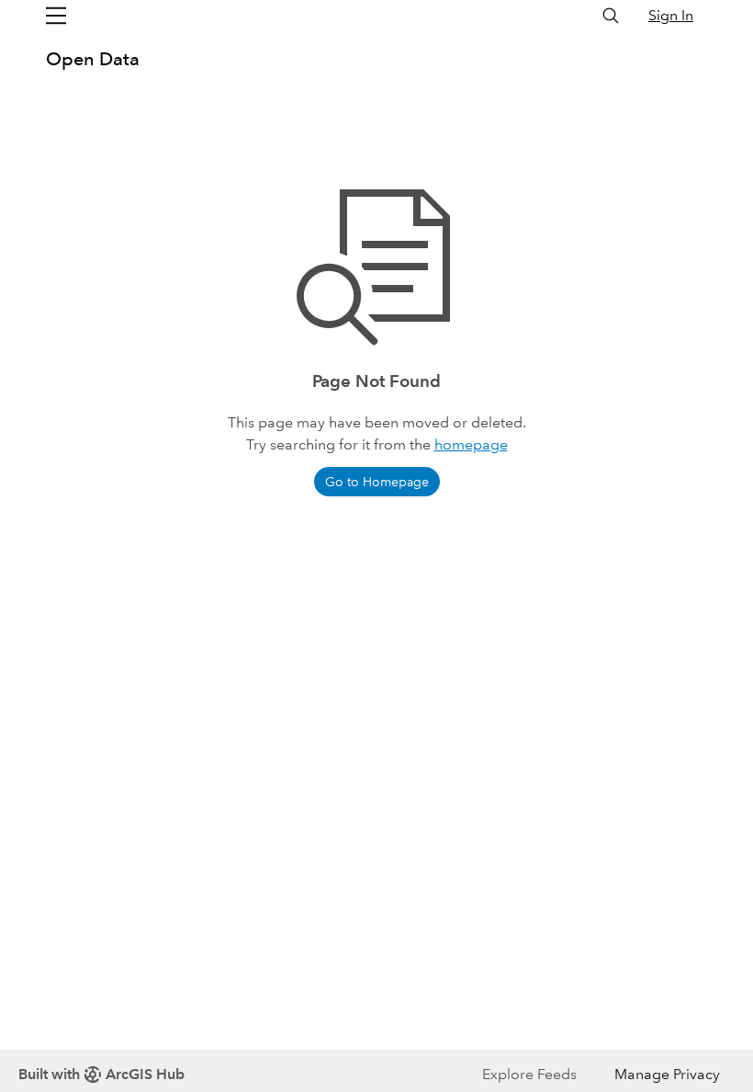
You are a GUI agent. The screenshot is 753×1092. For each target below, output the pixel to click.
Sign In (670, 15)
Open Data (93, 59)
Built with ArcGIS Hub (101, 1074)
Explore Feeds (529, 1074)
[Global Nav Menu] (56, 15)
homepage (471, 444)
